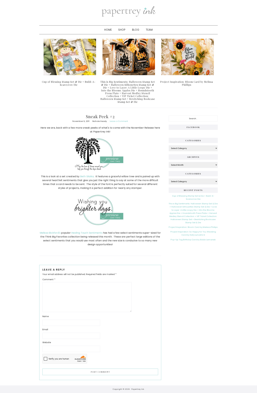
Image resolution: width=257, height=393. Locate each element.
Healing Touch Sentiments (86, 233)
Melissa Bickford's (50, 233)
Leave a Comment (119, 121)
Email (45, 329)
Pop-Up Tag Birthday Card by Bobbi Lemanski (193, 239)
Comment (48, 279)
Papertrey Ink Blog (128, 11)
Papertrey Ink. (138, 389)
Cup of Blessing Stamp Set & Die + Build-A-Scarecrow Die (68, 83)
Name (45, 316)
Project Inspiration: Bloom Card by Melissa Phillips (186, 83)
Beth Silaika (87, 176)
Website (46, 342)
